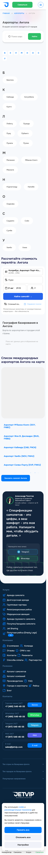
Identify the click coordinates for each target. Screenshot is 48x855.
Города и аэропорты (17, 686)
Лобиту (10, 123)
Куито (9, 107)
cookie (21, 807)
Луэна (26, 143)
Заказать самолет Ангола (15, 478)
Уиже (24, 247)
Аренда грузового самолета (21, 619)
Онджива (10, 204)
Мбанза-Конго (31, 160)
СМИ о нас (25, 650)
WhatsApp (25, 558)
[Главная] (5, 5)
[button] (15, 288)
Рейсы (36, 686)
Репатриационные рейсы (19, 609)
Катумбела (29, 97)
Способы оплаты (15, 660)
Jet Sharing (12, 628)
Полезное (7, 666)
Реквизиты (27, 655)
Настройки (23, 844)
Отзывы (10, 650)
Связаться (22, 4)
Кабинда (10, 97)
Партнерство (35, 660)
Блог (9, 690)
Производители (15, 681)
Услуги (6, 590)
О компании (13, 646)
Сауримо (10, 221)
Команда (28, 646)
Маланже (11, 160)
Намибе (31, 187)
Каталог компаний (16, 676)
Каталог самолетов (16, 671)
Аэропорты (19, 13)
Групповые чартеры (17, 605)
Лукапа (10, 143)
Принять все (23, 830)
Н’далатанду (12, 187)
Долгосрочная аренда (18, 600)
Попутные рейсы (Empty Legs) (22, 633)
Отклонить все (23, 837)
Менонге (10, 170)
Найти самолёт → (23, 296)
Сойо (27, 221)
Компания (8, 640)
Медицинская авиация (18, 614)
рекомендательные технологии (17, 810)
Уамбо (9, 247)
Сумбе (9, 230)
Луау (9, 133)
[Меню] (41, 5)
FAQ (30, 681)
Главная (6, 13)
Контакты (11, 655)
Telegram (25, 552)
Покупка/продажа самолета (21, 624)
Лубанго (25, 133)
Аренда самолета (15, 595)
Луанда (26, 123)
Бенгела (10, 80)
